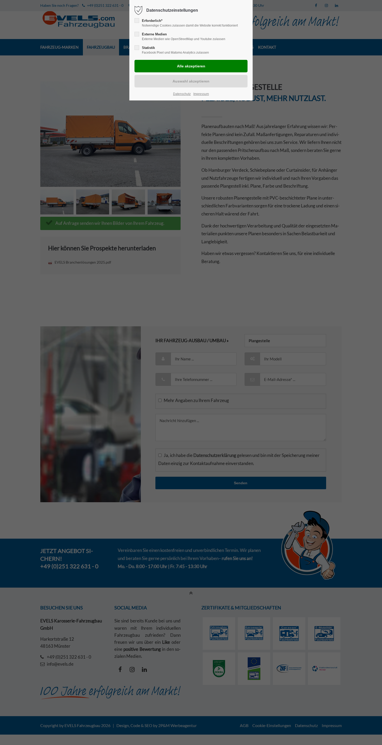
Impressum (201, 94)
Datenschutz (182, 94)
